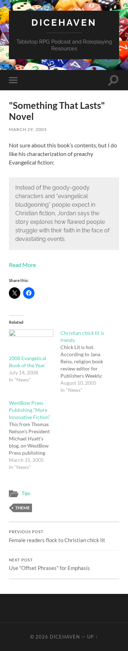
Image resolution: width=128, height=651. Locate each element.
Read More (22, 264)
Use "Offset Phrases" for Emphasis (49, 564)
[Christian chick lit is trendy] (86, 361)
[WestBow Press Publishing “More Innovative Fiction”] (34, 435)
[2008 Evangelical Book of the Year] (31, 342)
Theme (22, 507)
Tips (26, 493)
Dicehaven (64, 22)
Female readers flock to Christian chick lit (57, 536)
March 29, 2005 (28, 129)
